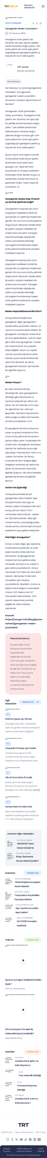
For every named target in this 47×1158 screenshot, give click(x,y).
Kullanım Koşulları (6, 1150)
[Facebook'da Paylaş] (37, 23)
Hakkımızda (6, 1132)
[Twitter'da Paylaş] (33, 23)
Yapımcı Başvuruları (24, 1132)
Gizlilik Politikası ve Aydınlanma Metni (24, 1150)
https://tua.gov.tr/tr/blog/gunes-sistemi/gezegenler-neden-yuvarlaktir (24, 623)
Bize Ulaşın (41, 1132)
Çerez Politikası (41, 1150)
